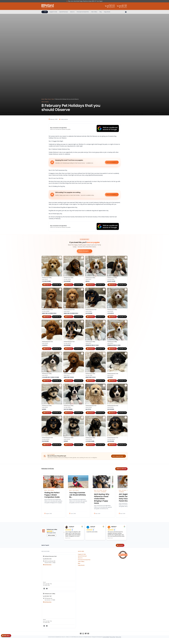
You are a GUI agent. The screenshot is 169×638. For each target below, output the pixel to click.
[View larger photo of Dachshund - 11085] (104, 289)
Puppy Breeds (107, 12)
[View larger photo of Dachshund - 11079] (82, 321)
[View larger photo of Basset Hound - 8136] (126, 257)
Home (42, 99)
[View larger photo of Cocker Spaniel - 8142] (60, 257)
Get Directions (47, 564)
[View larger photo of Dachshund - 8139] (82, 257)
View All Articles (121, 469)
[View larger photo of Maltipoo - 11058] (104, 385)
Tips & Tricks (51, 99)
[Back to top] (126, 545)
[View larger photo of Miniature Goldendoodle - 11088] (60, 289)
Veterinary (103, 491)
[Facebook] (44, 589)
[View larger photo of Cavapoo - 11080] (60, 321)
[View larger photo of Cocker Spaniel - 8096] (104, 417)
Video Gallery (94, 12)
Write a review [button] (51, 535)
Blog (101, 12)
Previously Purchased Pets (83, 12)
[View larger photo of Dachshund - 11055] (126, 385)
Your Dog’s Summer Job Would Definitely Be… (77, 495)
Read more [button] (67, 538)
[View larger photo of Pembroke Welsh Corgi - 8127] (104, 321)
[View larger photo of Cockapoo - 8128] (126, 289)
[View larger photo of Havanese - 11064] (126, 353)
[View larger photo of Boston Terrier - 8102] (82, 385)
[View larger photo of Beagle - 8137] (104, 257)
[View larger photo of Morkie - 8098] (82, 417)
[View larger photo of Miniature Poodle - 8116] (104, 353)
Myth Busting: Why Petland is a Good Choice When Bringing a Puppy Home (101, 498)
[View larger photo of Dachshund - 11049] (126, 417)
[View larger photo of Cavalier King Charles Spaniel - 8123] (60, 353)
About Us (72, 12)
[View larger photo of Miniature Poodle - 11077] (82, 353)
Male (45, 279)
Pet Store (99, 490)
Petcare (104, 490)
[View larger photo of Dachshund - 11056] (60, 417)
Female (67, 279)
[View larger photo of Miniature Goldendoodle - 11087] (82, 289)
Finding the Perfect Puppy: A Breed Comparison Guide (52, 495)
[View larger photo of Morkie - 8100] (60, 385)
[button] (64, 532)
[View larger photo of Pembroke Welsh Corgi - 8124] (126, 321)
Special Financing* (63, 12)
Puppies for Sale (53, 12)
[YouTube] (47, 589)
